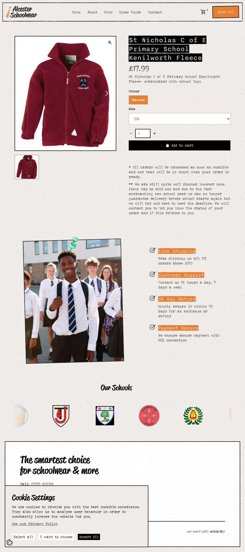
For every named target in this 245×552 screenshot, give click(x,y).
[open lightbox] (110, 42)
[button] (203, 12)
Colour (134, 91)
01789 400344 (36, 484)
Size (132, 109)
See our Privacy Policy (35, 524)
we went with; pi (206, 531)
